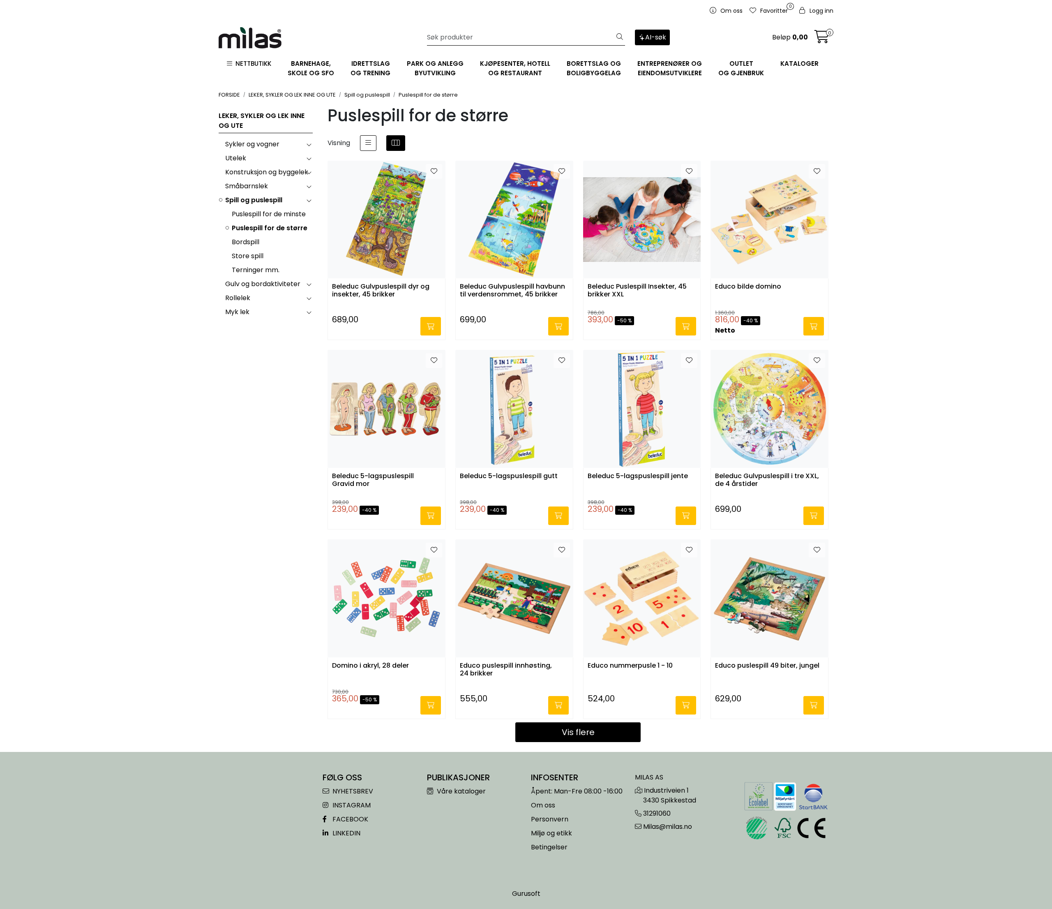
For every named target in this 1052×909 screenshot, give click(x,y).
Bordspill (245, 242)
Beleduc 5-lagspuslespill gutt (509, 476)
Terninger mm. (255, 270)
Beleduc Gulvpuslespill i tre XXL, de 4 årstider (767, 480)
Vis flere (578, 732)
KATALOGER (799, 63)
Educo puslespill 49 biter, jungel (767, 666)
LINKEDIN (345, 833)
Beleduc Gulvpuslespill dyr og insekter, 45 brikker (380, 290)
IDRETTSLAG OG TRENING (370, 68)
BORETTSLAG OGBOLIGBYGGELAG (594, 68)
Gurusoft (526, 893)
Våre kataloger (460, 791)
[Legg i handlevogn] (430, 326)
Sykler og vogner (252, 144)
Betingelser (549, 847)
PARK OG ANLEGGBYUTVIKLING (435, 68)
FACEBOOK (349, 819)
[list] (368, 143)
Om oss (543, 805)
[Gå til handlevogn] (821, 39)
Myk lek (237, 312)
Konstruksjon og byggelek (266, 172)
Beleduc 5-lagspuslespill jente (638, 476)
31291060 (657, 813)
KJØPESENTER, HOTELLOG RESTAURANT (515, 68)
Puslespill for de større (269, 228)
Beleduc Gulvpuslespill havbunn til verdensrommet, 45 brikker (512, 290)
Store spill (247, 256)
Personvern (549, 819)
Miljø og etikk (551, 833)
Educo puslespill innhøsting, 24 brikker (506, 670)
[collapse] (309, 144)
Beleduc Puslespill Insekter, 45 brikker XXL (637, 290)
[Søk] (619, 37)
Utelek (235, 158)
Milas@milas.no (667, 826)
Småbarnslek (246, 186)
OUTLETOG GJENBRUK (741, 68)
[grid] (395, 143)
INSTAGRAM (351, 805)
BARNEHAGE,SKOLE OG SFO (311, 68)
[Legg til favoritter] (434, 171)
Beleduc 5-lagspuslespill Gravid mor (373, 480)
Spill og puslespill (253, 200)
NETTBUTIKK (251, 63)
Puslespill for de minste (269, 214)
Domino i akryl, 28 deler (370, 666)
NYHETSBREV (352, 791)
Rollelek (237, 298)
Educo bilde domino (748, 286)
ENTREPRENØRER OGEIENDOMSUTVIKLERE (669, 68)
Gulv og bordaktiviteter (262, 284)
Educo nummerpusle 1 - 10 (630, 666)
